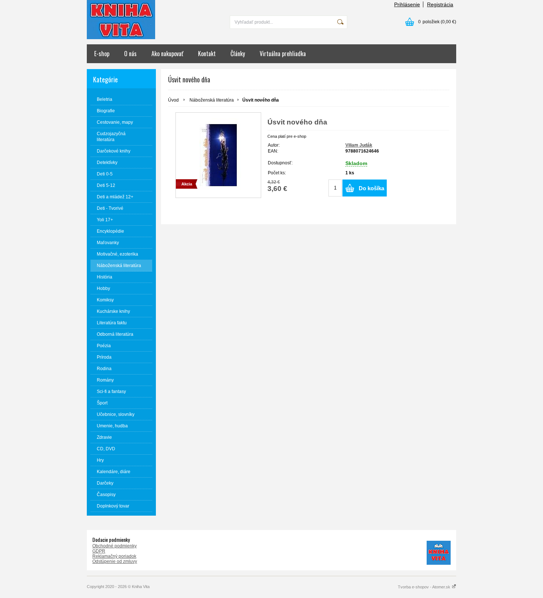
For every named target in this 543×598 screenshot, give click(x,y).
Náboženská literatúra (211, 100)
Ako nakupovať (167, 53)
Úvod (173, 100)
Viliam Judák (358, 145)
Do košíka (371, 188)
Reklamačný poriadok (114, 556)
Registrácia (440, 4)
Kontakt (207, 53)
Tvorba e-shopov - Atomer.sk (424, 587)
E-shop (101, 53)
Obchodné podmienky (114, 546)
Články (237, 53)
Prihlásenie (407, 4)
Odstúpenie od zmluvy (114, 561)
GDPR (98, 551)
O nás (130, 53)
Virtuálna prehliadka (283, 53)
